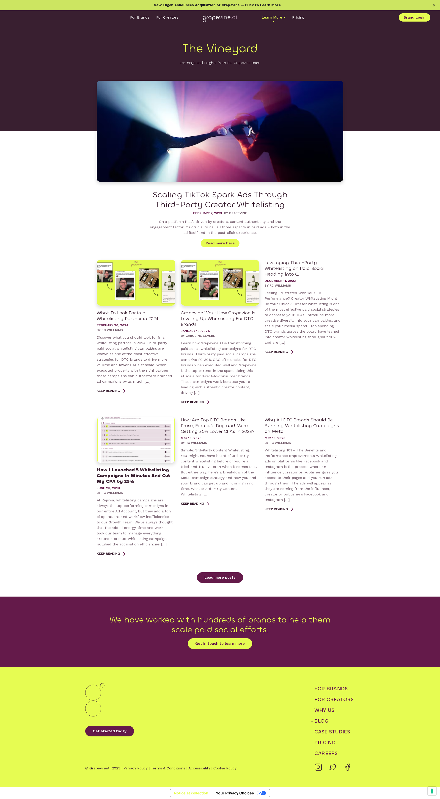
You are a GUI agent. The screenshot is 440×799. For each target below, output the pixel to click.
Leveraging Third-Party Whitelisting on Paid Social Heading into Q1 (294, 268)
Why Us (324, 710)
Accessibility (199, 768)
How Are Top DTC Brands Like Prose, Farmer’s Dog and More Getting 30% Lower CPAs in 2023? (218, 425)
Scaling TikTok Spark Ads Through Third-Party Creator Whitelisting (220, 199)
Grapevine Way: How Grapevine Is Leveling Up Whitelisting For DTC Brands (218, 318)
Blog (321, 721)
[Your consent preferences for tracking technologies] (432, 791)
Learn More (272, 17)
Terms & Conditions (168, 768)
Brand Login (415, 17)
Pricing (298, 17)
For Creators (167, 17)
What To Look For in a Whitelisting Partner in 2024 (127, 316)
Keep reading (109, 391)
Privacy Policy (136, 768)
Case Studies (332, 731)
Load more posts (220, 577)
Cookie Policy (224, 768)
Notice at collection (191, 793)
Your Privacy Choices (235, 793)
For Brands (139, 17)
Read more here (220, 243)
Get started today (109, 731)
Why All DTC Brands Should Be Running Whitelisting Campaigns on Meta (302, 425)
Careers (326, 753)
